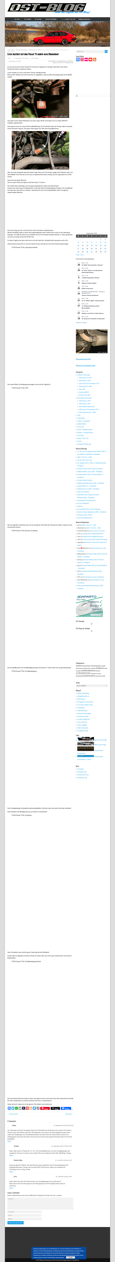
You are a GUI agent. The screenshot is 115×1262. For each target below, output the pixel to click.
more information (60, 1257)
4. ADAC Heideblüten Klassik (90, 277)
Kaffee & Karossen (87, 288)
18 (83, 248)
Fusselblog (80, 707)
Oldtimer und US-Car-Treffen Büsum (93, 313)
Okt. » (82, 254)
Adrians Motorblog (83, 693)
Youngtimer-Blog (82, 731)
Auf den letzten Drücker (84, 480)
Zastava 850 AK (84, 392)
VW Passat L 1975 (85, 403)
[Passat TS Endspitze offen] (85, 365)
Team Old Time (82, 722)
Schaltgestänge (68, 62)
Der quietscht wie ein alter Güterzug (88, 509)
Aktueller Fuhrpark (51, 19)
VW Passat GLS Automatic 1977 (89, 383)
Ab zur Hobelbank (83, 503)
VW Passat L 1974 (85, 401)
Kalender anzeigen (81, 322)
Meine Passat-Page (100, 740)
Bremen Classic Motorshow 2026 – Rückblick (91, 512)
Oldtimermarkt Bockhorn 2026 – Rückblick (90, 483)
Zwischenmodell (79, 675)
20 (92, 248)
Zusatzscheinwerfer (86, 665)
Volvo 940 (82, 389)
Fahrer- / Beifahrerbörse (85, 429)
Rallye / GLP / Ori (82, 438)
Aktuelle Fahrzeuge (21, 50)
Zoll (96, 673)
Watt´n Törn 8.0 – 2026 (84, 457)
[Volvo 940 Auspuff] (92, 352)
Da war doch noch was (84, 460)
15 (101, 245)
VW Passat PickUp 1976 (87, 406)
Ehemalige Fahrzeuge (84, 19)
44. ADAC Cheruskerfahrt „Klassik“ (92, 265)
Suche (79, 441)
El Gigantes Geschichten (85, 702)
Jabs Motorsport (82, 710)
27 (92, 252)
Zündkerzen (100, 668)
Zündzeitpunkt (93, 673)
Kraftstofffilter (52, 61)
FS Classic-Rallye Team (85, 705)
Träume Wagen (82, 725)
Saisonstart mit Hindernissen (86, 500)
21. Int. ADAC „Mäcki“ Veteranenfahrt (93, 300)
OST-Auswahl (27, 19)
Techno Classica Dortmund (90, 295)
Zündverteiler (93, 668)
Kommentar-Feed (82, 775)
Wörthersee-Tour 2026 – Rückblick (88, 489)
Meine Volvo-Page (100, 745)
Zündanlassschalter (86, 668)
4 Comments (35, 58)
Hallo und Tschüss (83, 492)
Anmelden (80, 769)
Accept (70, 1257)
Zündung (105, 668)
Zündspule (103, 665)
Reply (9, 1141)
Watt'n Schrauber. (82, 728)
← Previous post (12, 1114)
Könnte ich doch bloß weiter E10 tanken (90, 468)
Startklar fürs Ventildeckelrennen (93, 533)
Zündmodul (103, 675)
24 (78, 252)
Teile (78, 415)
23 (105, 248)
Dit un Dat (80, 427)
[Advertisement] (91, 80)
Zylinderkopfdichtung (88, 670)
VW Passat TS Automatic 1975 (88, 409)
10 (78, 245)
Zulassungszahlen (79, 668)
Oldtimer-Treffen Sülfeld (89, 283)
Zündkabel (78, 665)
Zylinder (99, 673)
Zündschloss (97, 670)
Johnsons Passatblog (84, 713)
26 (87, 252)
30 (105, 252)
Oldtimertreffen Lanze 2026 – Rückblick (89, 471)
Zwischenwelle (98, 675)
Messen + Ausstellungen (85, 432)
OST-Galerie (38, 19)
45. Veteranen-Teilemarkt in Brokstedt (93, 318)
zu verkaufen (78, 670)
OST (9, 58)
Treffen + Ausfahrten (83, 421)
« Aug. (78, 254)
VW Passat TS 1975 (35, 50)
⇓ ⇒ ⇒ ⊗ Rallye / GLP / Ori (68, 19)
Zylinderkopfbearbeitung (96, 665)
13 (92, 245)
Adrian (79, 585)
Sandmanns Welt (82, 716)
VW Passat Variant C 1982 (87, 412)
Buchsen (61, 62)
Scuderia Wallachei (83, 719)
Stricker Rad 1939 (84, 395)
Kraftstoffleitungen (61, 61)
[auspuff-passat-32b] (83, 359)
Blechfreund (81, 699)
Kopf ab (79, 506)
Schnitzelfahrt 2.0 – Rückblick (86, 486)
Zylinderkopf (83, 672)
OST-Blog (17, 19)
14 (96, 245)
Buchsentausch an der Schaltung (93, 577)
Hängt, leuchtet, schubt (84, 515)
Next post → (69, 1114)
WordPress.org (82, 777)
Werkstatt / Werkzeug (84, 444)
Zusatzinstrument (89, 676)
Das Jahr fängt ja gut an (84, 518)
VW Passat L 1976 (85, 380)
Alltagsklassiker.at (83, 696)
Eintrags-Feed (81, 772)
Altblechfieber (81, 424)
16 (105, 245)
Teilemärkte (81, 418)
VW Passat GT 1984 (85, 386)
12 (87, 245)
